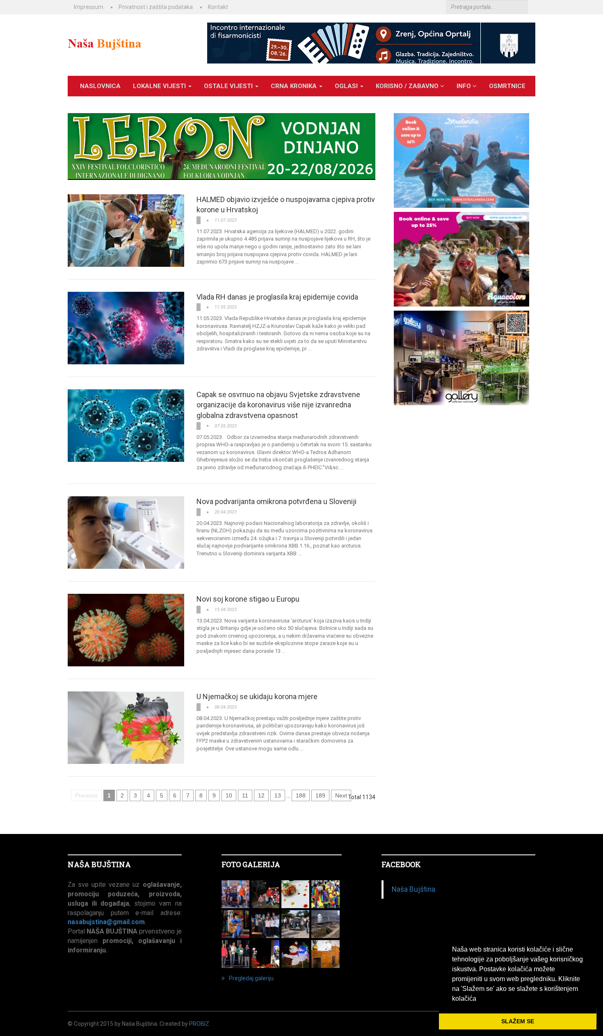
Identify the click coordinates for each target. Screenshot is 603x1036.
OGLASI (347, 86)
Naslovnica (100, 86)
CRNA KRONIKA (294, 86)
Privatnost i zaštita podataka (156, 7)
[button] (479, 999)
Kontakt (218, 7)
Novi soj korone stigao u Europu (247, 599)
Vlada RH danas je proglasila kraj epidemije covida (277, 297)
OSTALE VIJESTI (229, 86)
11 (245, 795)
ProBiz (199, 1023)
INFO (465, 86)
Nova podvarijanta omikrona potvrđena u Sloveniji (276, 501)
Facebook (401, 864)
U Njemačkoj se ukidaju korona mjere (256, 696)
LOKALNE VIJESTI (160, 86)
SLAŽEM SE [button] (517, 1021)
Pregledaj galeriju (251, 978)
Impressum (88, 7)
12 (261, 795)
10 (229, 795)
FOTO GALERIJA (251, 864)
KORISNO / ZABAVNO (408, 86)
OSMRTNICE (507, 86)
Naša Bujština (413, 889)
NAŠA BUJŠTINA (99, 864)
